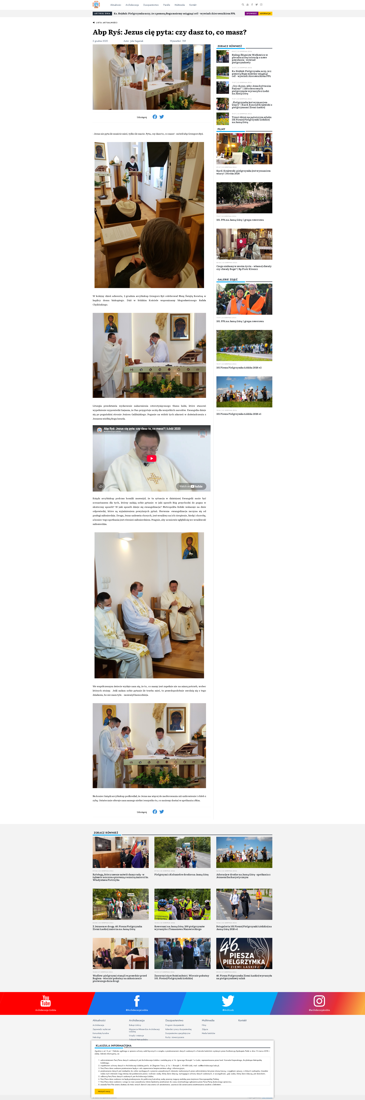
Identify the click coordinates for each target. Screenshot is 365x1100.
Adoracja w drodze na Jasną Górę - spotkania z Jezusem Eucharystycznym (243, 876)
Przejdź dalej (104, 1091)
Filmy (204, 1025)
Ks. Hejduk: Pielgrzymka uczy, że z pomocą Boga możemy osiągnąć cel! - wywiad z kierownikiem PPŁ (174, 13)
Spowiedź (252, 13)
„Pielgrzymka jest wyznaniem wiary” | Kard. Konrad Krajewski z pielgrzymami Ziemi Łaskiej (252, 105)
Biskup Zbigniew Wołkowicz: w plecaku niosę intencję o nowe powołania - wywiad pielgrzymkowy (250, 58)
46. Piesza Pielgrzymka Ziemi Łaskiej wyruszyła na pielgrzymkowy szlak (244, 977)
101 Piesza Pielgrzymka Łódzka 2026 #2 (238, 367)
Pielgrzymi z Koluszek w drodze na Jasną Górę (181, 874)
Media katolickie (208, 1033)
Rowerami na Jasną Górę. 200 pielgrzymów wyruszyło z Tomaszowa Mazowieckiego (179, 928)
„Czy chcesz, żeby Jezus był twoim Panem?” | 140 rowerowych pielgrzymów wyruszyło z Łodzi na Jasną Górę (251, 89)
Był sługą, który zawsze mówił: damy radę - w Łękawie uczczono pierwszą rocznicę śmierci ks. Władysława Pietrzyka (121, 877)
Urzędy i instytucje (136, 1035)
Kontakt (192, 5)
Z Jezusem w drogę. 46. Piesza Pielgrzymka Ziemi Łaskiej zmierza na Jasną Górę (117, 928)
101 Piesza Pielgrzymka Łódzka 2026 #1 (238, 414)
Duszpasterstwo (151, 5)
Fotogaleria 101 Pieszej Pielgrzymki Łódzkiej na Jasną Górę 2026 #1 (244, 928)
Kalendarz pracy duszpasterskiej (178, 1029)
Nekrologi (97, 1037)
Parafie (166, 5)
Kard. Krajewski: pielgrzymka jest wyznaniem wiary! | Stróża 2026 (243, 172)
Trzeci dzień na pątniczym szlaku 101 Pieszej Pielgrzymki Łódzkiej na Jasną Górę (251, 119)
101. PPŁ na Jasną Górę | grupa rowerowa (240, 219)
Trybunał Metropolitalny (138, 1039)
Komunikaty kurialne (101, 1033)
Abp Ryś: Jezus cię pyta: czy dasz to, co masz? (170, 32)
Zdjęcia (205, 1029)
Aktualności (115, 5)
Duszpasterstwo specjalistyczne (177, 1033)
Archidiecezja (132, 5)
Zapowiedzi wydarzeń (102, 1029)
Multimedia (180, 5)
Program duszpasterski (174, 1025)
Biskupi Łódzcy (135, 1025)
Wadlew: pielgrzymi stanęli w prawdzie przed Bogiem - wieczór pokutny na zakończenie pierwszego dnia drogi (120, 978)
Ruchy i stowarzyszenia (174, 1037)
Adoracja (265, 13)
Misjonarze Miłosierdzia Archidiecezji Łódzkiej (144, 1030)
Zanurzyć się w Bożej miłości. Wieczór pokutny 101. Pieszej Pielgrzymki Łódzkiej (181, 977)
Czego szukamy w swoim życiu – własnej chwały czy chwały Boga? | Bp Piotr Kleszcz (244, 267)
